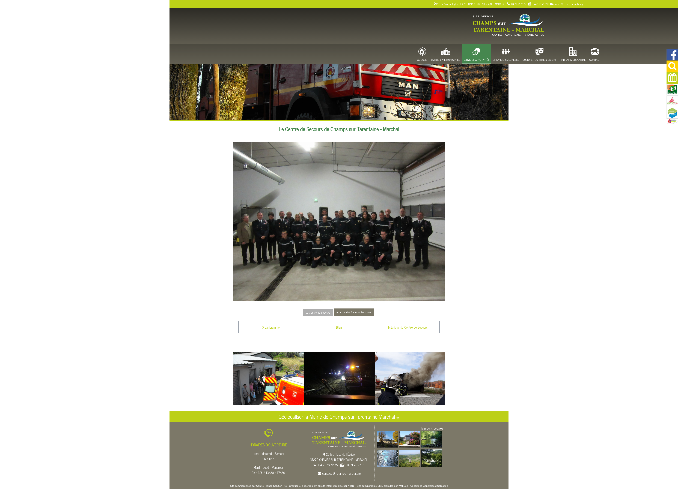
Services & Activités (476, 59)
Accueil (422, 59)
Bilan (339, 327)
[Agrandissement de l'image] (387, 446)
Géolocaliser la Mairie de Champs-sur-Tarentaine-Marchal (337, 416)
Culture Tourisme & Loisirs (539, 59)
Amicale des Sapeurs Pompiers (353, 312)
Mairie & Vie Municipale (445, 59)
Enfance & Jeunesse (506, 59)
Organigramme (271, 327)
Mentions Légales (432, 428)
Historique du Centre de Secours (407, 327)
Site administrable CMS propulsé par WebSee (382, 485)
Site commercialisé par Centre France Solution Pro (258, 485)
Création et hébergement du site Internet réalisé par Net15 (322, 485)
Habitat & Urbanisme (573, 59)
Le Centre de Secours (318, 312)
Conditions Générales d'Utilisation (429, 485)
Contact (595, 59)
